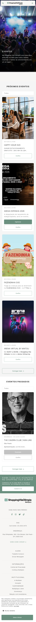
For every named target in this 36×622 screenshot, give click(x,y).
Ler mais (16, 606)
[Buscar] (3, 3)
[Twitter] (20, 514)
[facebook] (12, 514)
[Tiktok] (24, 514)
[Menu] (32, 3)
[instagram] (16, 514)
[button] (18, 93)
